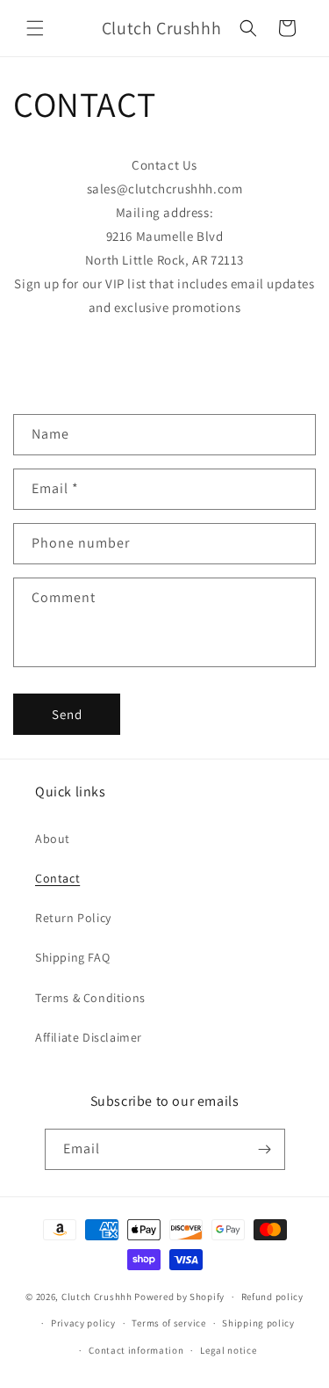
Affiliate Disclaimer (88, 1037)
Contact (57, 878)
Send (67, 714)
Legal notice (228, 1350)
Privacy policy (83, 1323)
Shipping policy (258, 1323)
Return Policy (73, 918)
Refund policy (272, 1296)
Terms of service (168, 1323)
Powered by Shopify (179, 1296)
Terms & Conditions (90, 998)
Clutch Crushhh (96, 1296)
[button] (35, 28)
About (52, 839)
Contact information (136, 1350)
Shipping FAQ (72, 957)
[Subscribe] (265, 1149)
